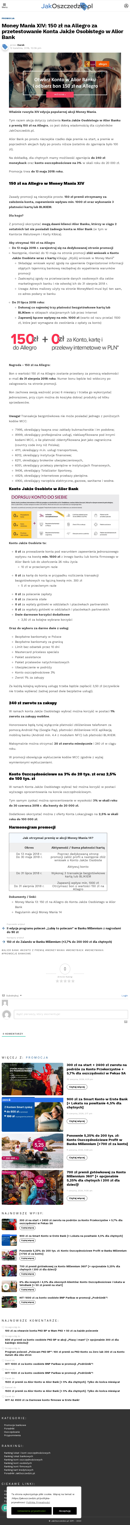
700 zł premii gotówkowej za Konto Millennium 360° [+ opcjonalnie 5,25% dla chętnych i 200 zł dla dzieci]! (96, 1178)
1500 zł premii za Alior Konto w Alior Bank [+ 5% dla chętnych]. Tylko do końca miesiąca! (62, 1382)
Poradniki (9, 1428)
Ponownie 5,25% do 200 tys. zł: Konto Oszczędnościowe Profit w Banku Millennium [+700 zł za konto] (97, 1139)
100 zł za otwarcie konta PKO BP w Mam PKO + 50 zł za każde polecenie (51, 1330)
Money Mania (56, 950)
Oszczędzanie (12, 1432)
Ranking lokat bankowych (18, 1456)
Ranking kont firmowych (17, 1466)
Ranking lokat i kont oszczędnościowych (27, 1452)
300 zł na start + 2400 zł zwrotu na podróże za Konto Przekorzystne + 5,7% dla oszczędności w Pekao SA (97, 1069)
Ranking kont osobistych (18, 1463)
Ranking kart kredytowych (18, 1469)
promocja (37, 1057)
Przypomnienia (12, 1435)
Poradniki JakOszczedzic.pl (19, 1473)
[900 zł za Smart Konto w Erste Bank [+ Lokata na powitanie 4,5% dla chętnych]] (32, 1114)
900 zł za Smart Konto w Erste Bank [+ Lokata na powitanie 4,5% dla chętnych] (97, 1103)
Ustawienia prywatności (31, 1511)
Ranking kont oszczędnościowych (23, 1459)
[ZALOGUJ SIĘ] (126, 5)
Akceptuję (65, 1511)
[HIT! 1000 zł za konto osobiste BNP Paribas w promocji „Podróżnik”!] (9, 1302)
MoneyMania (94, 950)
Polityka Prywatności (38, 1502)
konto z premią (33, 950)
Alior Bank (11, 950)
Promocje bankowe (15, 1425)
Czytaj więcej (77, 1087)
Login (124, 995)
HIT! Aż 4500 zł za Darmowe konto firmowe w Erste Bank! (42, 1400)
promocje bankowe (17, 953)
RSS (6, 1494)
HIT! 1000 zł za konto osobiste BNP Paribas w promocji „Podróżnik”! (63, 1297)
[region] (44, 1502)
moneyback (75, 950)
